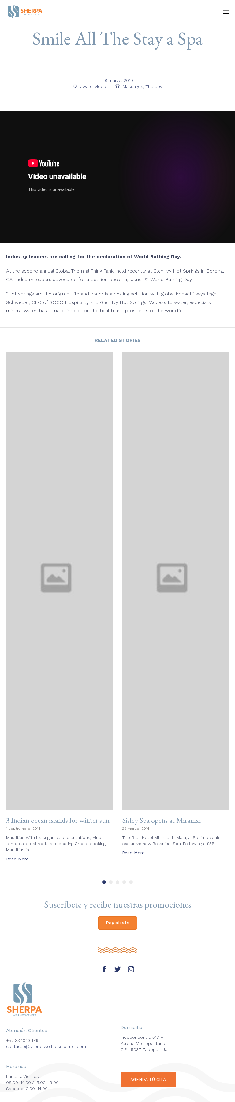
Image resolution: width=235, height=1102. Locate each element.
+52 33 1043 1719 (23, 1040)
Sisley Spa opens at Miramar (161, 820)
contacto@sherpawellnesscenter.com (46, 1046)
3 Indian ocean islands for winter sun (58, 820)
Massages (133, 86)
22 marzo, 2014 (135, 828)
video (100, 86)
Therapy (153, 86)
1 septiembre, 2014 (23, 828)
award (86, 86)
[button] (17, 859)
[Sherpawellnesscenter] (25, 11)
